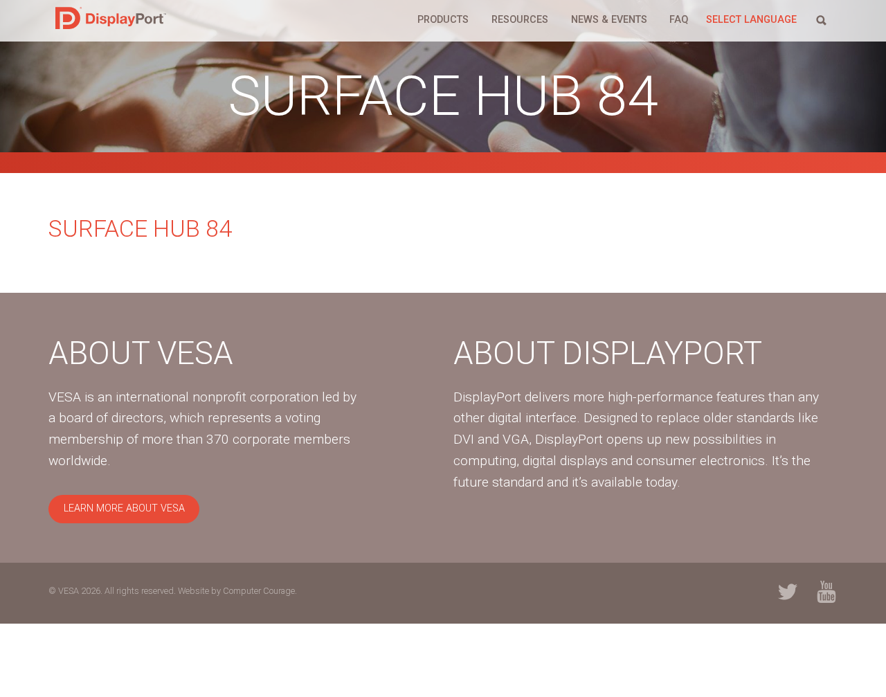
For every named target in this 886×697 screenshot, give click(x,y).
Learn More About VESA (124, 508)
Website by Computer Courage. (237, 591)
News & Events (609, 20)
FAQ (678, 20)
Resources (519, 20)
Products (443, 20)
